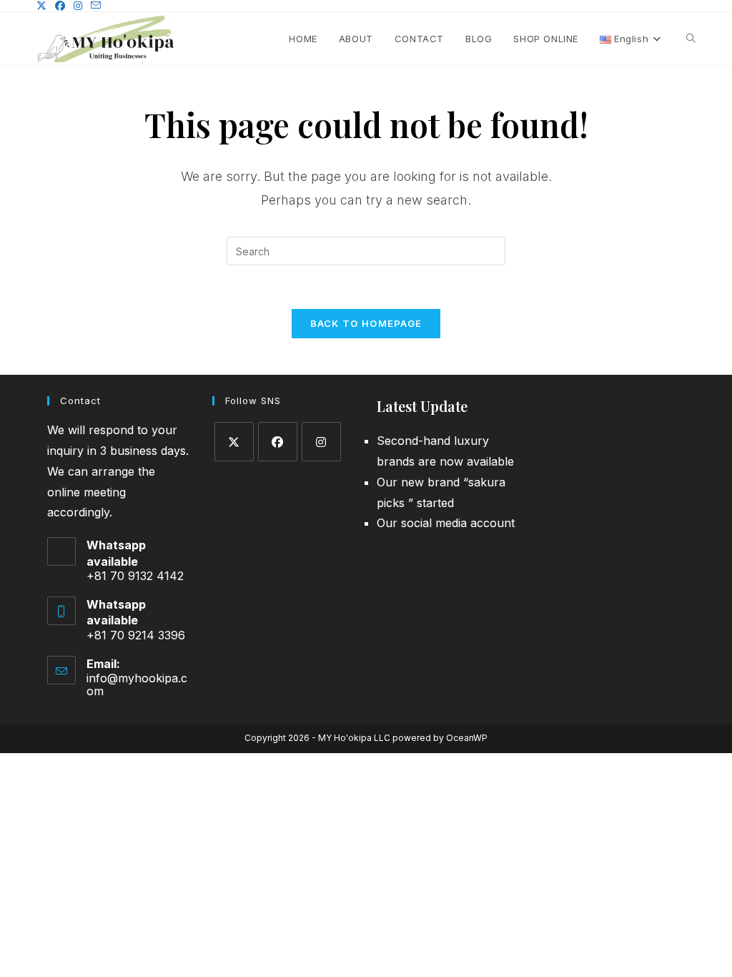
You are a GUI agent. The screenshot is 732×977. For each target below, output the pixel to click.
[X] (234, 441)
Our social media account (446, 523)
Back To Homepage (366, 323)
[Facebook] (277, 441)
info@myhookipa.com (136, 684)
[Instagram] (321, 441)
